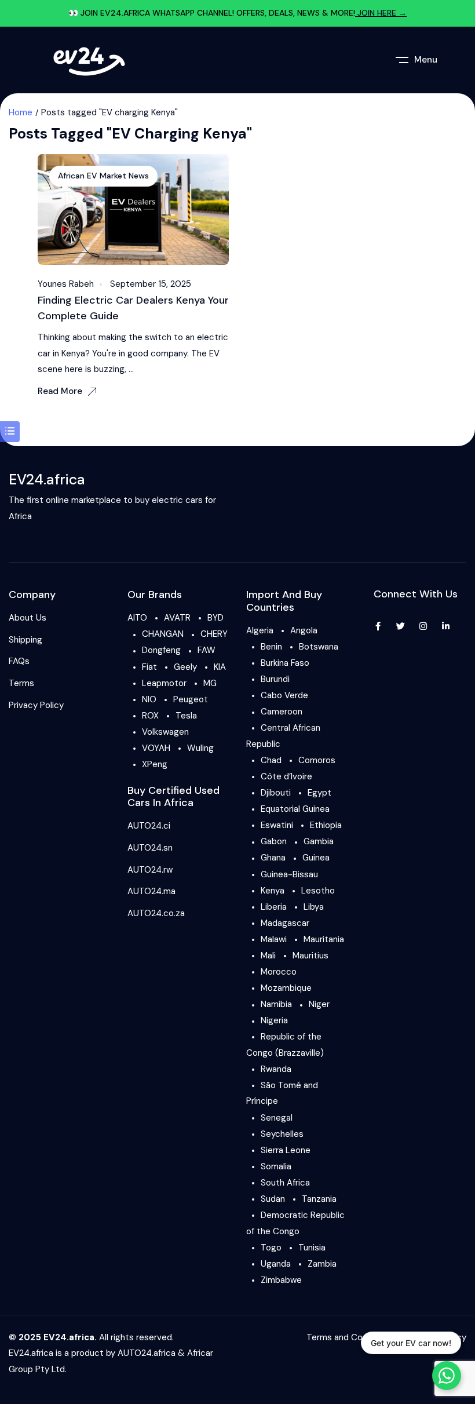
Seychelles (282, 1134)
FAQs (19, 661)
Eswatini (277, 825)
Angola (303, 630)
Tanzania (319, 1199)
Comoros (316, 760)
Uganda (276, 1264)
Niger (319, 1004)
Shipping (25, 640)
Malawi (274, 939)
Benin (271, 646)
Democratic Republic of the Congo (295, 1223)
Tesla (186, 715)
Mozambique (286, 988)
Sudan (273, 1199)
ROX (150, 715)
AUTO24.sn (150, 848)
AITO (137, 617)
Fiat (149, 667)
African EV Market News (103, 175)
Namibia (276, 1004)
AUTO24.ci (148, 826)
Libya (314, 907)
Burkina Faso (285, 663)
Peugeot (190, 699)
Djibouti (276, 792)
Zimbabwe (281, 1280)
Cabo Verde (284, 695)
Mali (268, 955)
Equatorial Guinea (295, 809)
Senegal (277, 1118)
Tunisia (312, 1247)
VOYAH (156, 748)
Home (20, 112)
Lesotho (318, 890)
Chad (271, 760)
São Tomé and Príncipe (282, 1093)
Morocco (279, 972)
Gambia (319, 841)
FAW (206, 650)
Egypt (319, 792)
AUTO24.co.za (156, 913)
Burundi (275, 679)
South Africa (285, 1182)
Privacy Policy (36, 705)
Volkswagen (165, 732)
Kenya (272, 890)
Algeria (259, 630)
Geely (185, 667)
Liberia (274, 907)
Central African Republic (283, 736)
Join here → (381, 13)
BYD (215, 617)
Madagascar (285, 923)
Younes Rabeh (66, 284)
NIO (149, 699)
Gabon (274, 841)
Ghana (273, 857)
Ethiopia (326, 825)
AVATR (177, 617)
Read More (60, 391)
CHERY (214, 634)
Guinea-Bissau (289, 874)
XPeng (154, 764)
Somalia (276, 1166)
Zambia (322, 1264)
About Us (27, 617)
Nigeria (274, 1020)
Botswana (318, 646)
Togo (271, 1247)
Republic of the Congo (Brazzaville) (285, 1045)
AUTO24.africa (147, 1353)
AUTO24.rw (150, 870)
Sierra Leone (285, 1150)
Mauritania (324, 939)
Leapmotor (164, 683)
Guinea (316, 857)
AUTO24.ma (151, 891)
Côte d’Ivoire (286, 776)
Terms (21, 683)
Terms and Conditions (350, 1337)
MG (210, 683)
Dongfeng (161, 650)
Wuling (200, 748)
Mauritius (310, 955)
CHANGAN (163, 634)
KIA (220, 667)
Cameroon (281, 711)
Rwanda (276, 1069)
